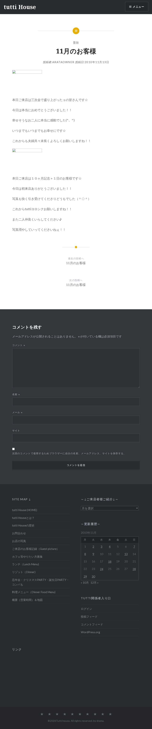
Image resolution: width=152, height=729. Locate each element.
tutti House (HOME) (24, 510)
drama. (100, 720)
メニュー (138, 6)
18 (109, 561)
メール (17, 412)
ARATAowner (63, 62)
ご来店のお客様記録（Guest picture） (35, 548)
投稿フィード (89, 616)
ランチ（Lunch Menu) (25, 564)
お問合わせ (19, 533)
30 (93, 576)
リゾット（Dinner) (23, 572)
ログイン (86, 608)
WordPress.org (90, 632)
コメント (18, 345)
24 (101, 569)
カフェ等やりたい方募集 (27, 556)
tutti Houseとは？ (23, 517)
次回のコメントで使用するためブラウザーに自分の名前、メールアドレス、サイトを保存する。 (69, 453)
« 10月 (85, 582)
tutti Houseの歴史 (23, 525)
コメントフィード (92, 624)
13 (126, 554)
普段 (76, 42)
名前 (16, 394)
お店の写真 (19, 541)
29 (85, 576)
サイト (16, 430)
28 (134, 569)
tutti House (20, 7)
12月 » (94, 582)
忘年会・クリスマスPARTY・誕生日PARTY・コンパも (40, 582)
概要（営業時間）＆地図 (27, 599)
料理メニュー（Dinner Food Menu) (33, 592)
